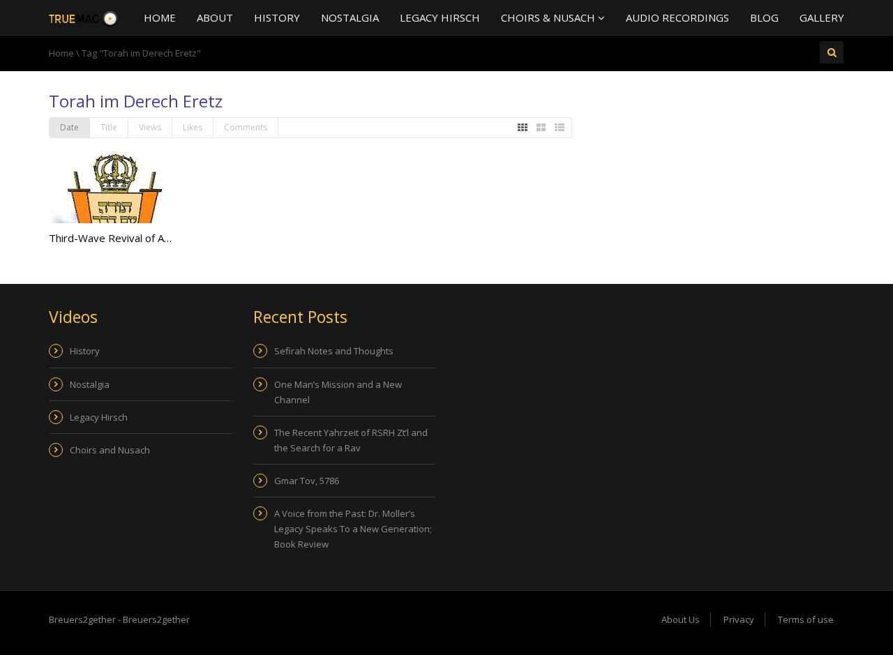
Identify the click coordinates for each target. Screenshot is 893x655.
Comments (245, 127)
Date (69, 127)
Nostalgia (350, 17)
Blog (764, 17)
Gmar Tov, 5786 (306, 480)
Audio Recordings (677, 17)
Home (160, 17)
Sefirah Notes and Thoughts (333, 351)
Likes (192, 127)
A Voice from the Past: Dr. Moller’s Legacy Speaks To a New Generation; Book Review (353, 528)
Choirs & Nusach (549, 17)
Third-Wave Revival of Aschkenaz (128, 238)
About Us (680, 619)
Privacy (738, 619)
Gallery (822, 17)
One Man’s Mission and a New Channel (338, 392)
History (277, 17)
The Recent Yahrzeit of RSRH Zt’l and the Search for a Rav (351, 440)
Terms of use (806, 619)
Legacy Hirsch (440, 17)
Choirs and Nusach (110, 450)
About (215, 17)
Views (150, 127)
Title (108, 127)
